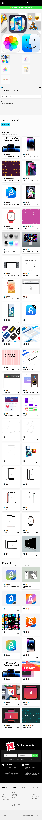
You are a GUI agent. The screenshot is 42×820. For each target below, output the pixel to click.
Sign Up (38, 3)
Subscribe (35, 755)
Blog (16, 3)
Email (19, 753)
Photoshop (6, 124)
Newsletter (22, 3)
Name (5, 753)
